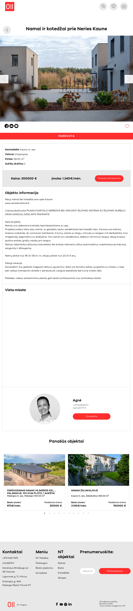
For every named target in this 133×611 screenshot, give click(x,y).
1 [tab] (44, 513)
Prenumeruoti (115, 571)
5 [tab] (64, 513)
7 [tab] (73, 513)
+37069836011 (80, 405)
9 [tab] (83, 513)
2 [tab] (49, 513)
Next (129, 79)
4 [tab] (59, 513)
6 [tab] (69, 513)
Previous (4, 79)
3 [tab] (54, 513)
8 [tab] (78, 513)
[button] (44, 563)
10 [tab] (88, 513)
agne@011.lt (79, 407)
